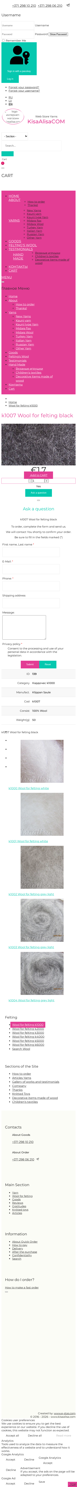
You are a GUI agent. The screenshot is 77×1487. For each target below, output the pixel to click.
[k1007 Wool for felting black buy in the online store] (38, 464)
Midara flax (34, 220)
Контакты (18, 267)
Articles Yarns (21, 1078)
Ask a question (38, 492)
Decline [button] (29, 1459)
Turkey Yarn (35, 227)
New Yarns (34, 210)
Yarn (15, 1192)
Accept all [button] (12, 1435)
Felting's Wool (23, 245)
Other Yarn (34, 237)
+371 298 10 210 (24, 6)
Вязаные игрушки (47, 253)
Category (23, 683)
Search (16, 1258)
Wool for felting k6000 (28, 1044)
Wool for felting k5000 (28, 1041)
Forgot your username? (24, 90)
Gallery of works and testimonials (35, 1082)
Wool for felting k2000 (28, 1029)
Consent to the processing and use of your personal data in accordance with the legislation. (36, 652)
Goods (15, 241)
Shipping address (13, 595)
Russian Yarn (35, 234)
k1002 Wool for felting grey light (31, 894)
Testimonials (21, 249)
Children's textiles (47, 256)
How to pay (19, 1245)
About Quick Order (25, 1241)
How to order (36, 201)
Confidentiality (22, 1255)
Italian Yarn (34, 231)
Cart (13, 271)
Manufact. (23, 692)
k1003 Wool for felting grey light (31, 947)
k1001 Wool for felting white (28, 841)
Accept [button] (10, 1459)
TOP (72, 1484)
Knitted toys (20, 1209)
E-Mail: (7, 561)
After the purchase (24, 1252)
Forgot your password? (24, 87)
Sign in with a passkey (19, 71)
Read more (63, 1435)
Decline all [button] (35, 1435)
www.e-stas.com (65, 1413)
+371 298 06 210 (50, 6)
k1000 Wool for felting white (29, 788)
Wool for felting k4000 (28, 1036)
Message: (8, 612)
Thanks (17, 1090)
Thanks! (33, 205)
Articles (17, 1213)
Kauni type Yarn (37, 217)
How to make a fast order (22, 1287)
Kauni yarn (34, 214)
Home (14, 196)
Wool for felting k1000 (28, 1024)
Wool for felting (22, 1196)
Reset (48, 664)
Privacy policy (12, 644)
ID (28, 674)
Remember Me (16, 40)
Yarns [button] (14, 221)
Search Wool (21, 1049)
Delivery (17, 1248)
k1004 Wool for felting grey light (31, 1000)
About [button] (14, 200)
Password (41, 34)
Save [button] (42, 1481)
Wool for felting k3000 (28, 1032)
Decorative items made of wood (35, 1098)
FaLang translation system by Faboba (14, 1007)
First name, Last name (18, 544)
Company (19, 1086)
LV (10, 100)
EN (11, 104)
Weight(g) (23, 720)
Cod (27, 701)
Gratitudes (19, 1206)
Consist (25, 710)
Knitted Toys (21, 1094)
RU (11, 97)
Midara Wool (35, 224)
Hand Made (18, 256)
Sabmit (30, 664)
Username (42, 25)
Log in (10, 79)
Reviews (17, 1203)
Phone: (7, 578)
